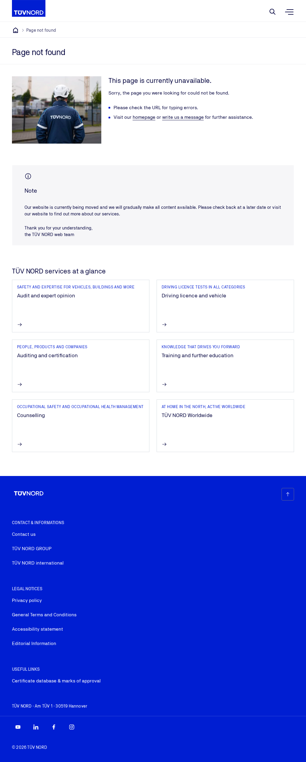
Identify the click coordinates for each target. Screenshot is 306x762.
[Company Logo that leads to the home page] (28, 8)
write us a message (183, 117)
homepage (144, 117)
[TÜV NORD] (15, 30)
